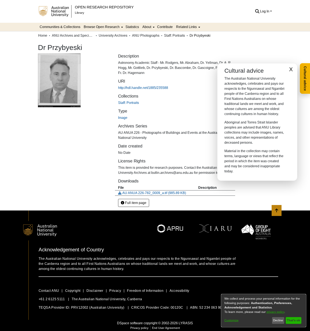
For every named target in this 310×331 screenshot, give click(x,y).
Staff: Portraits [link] (174, 35)
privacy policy (275, 312)
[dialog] (263, 310)
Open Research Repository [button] (104, 7)
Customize (231, 320)
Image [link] (122, 117)
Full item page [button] (135, 203)
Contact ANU (49, 290)
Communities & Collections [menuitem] (60, 27)
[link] (128, 103)
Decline (278, 320)
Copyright (73, 290)
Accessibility (179, 290)
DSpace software (130, 323)
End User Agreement (166, 328)
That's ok (293, 320)
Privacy (115, 290)
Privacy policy (139, 328)
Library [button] (79, 12)
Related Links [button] (186, 27)
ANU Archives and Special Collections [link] (73, 35)
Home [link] (42, 35)
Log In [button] (265, 11)
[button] (257, 11)
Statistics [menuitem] (132, 27)
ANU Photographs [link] (145, 35)
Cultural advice (305, 78)
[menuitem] (103, 27)
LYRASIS (186, 323)
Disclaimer (94, 290)
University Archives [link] (113, 35)
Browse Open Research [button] (102, 27)
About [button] (146, 27)
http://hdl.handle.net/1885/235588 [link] (143, 88)
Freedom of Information (145, 290)
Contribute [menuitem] (165, 27)
